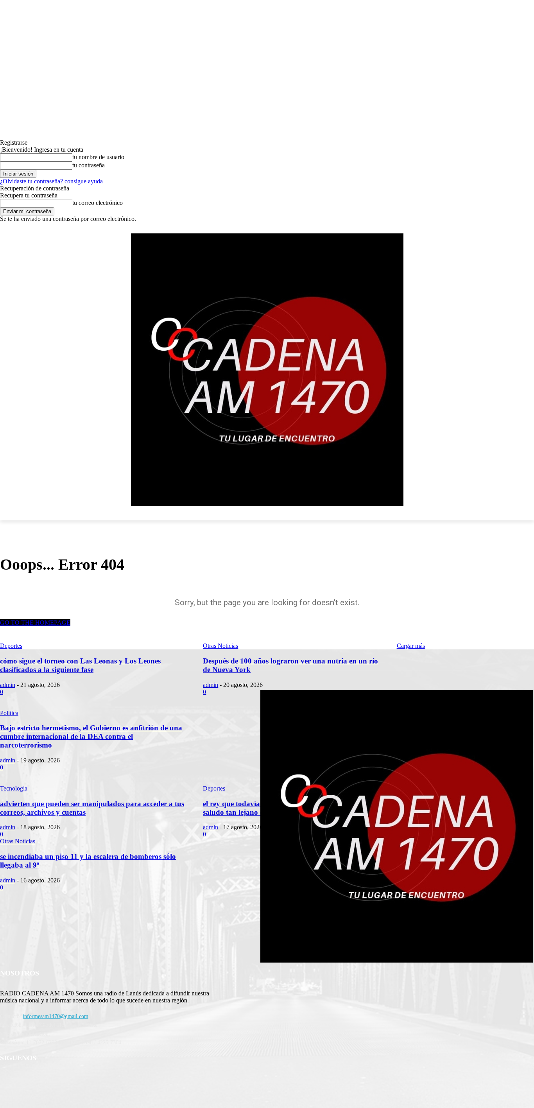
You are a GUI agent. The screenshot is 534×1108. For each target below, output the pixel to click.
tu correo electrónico (97, 202)
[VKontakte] (88, 1078)
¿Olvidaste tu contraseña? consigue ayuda (51, 181)
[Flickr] (48, 1078)
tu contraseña (88, 165)
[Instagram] (68, 1078)
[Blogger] (8, 1078)
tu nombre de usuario (98, 157)
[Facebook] (28, 1078)
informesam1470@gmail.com (55, 1016)
